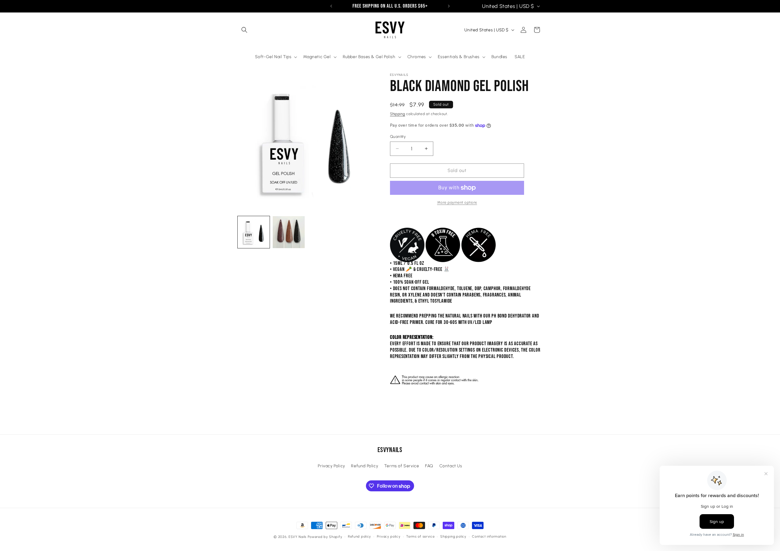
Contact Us (450, 466)
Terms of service (420, 537)
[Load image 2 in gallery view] (289, 232)
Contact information (489, 537)
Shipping (397, 114)
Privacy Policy (331, 466)
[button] (244, 30)
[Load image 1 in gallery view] (254, 232)
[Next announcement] (449, 6)
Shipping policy (453, 537)
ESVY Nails (298, 537)
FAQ (429, 466)
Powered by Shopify (325, 537)
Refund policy (359, 537)
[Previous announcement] (331, 6)
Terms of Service (401, 466)
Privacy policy (389, 537)
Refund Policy (364, 466)
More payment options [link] (457, 202)
